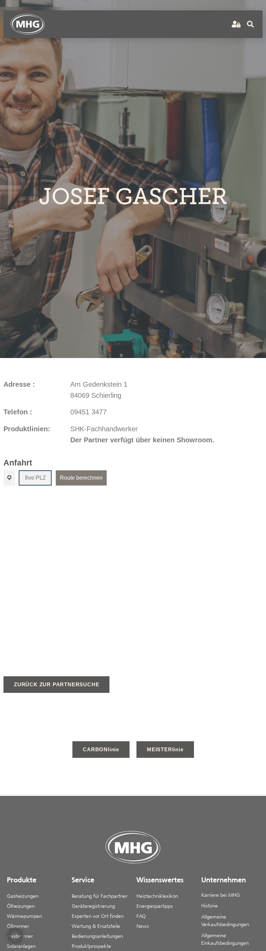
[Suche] (250, 24)
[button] (216, 24)
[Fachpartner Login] (235, 24)
